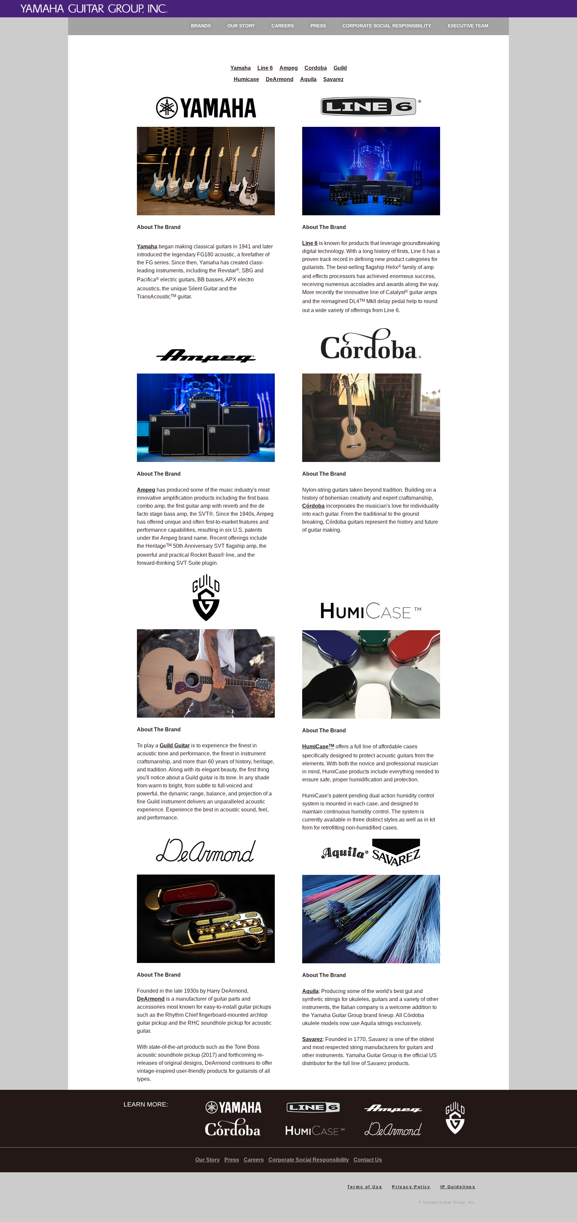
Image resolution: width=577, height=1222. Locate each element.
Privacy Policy (411, 1187)
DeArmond (280, 79)
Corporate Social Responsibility (308, 1160)
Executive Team (468, 25)
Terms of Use (364, 1187)
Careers (254, 1160)
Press (231, 1160)
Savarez (333, 79)
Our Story (207, 1160)
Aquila (308, 79)
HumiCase (318, 746)
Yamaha (240, 68)
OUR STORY (241, 25)
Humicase (246, 79)
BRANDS (201, 25)
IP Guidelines (457, 1187)
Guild (340, 68)
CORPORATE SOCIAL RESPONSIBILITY (387, 25)
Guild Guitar (175, 745)
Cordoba (316, 68)
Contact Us (368, 1160)
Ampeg (288, 68)
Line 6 (265, 68)
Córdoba (313, 506)
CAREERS (282, 25)
